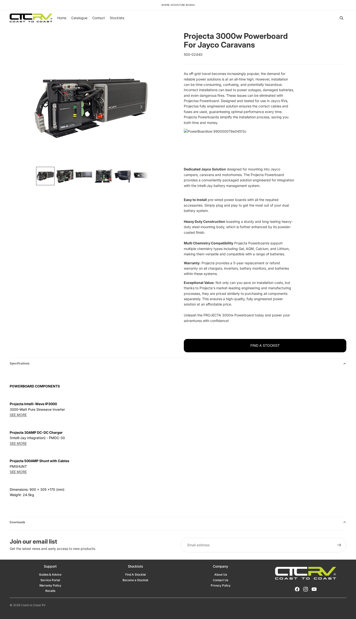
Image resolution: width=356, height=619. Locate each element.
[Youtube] (314, 589)
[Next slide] (142, 107)
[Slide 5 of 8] (123, 176)
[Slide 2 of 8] (64, 176)
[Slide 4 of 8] (103, 176)
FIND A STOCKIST (265, 345)
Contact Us (220, 580)
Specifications (19, 363)
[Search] (341, 18)
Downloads (17, 522)
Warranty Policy (50, 585)
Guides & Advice (50, 574)
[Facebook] (297, 589)
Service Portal (50, 580)
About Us (220, 574)
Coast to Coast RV (33, 605)
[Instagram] (306, 589)
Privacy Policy (221, 585)
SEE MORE (18, 415)
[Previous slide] (39, 107)
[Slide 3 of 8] (84, 176)
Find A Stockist (135, 574)
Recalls (50, 591)
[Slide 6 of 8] (142, 176)
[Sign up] (339, 545)
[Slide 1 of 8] (45, 176)
